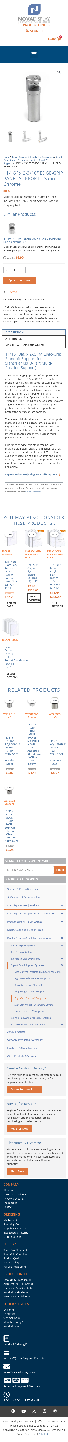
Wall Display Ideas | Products (23, 905)
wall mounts (49, 321)
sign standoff (18, 317)
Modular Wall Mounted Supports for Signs (37, 971)
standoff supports (12, 321)
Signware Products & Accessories (25, 1040)
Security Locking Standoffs (28, 985)
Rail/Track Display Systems (25, 958)
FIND (60, 870)
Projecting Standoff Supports (30, 991)
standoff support (48, 317)
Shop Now (17, 1171)
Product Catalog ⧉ (15, 1344)
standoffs (26, 321)
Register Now (19, 1129)
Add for (15, 257)
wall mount (37, 321)
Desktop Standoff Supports (29, 1011)
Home (6, 157)
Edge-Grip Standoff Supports (31, 299)
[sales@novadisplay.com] (6, 1366)
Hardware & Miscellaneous (22, 1048)
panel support (26, 314)
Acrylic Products (16, 1031)
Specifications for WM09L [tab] (24, 345)
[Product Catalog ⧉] (6, 1338)
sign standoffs (32, 317)
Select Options (12, 675)
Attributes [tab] (13, 339)
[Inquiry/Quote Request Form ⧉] (6, 1352)
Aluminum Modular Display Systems (31, 1018)
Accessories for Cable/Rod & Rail (28, 1024)
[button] (34, 54)
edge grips (18, 310)
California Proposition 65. (34, 492)
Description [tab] (14, 332)
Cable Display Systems (23, 945)
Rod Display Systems (22, 952)
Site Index (45, 1434)
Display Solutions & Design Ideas (25, 929)
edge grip (39, 306)
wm (58, 321)
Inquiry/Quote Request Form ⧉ (23, 1358)
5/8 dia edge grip (19, 306)
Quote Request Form (24, 1089)
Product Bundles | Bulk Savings (24, 921)
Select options (34, 598)
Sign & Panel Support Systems (27, 965)
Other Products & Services (21, 1056)
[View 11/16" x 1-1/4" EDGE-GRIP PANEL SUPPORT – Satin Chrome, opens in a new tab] (24, 242)
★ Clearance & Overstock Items (24, 897)
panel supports (41, 314)
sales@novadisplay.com (19, 1372)
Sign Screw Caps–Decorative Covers (33, 1004)
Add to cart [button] (11, 604)
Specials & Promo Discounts (22, 889)
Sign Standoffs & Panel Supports (32, 978)
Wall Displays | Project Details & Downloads (31, 913)
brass (31, 306)
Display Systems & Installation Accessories (32, 157)
